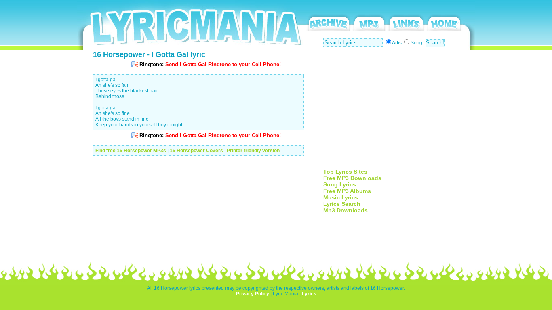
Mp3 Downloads (345, 210)
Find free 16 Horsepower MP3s (130, 150)
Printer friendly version (253, 150)
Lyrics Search (341, 204)
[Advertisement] (391, 111)
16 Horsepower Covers (196, 150)
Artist (397, 43)
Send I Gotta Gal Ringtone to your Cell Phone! (223, 64)
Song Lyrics (339, 184)
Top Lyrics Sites (345, 171)
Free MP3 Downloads (352, 178)
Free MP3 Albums (347, 191)
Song (416, 43)
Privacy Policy (252, 294)
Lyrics (309, 294)
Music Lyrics (340, 197)
